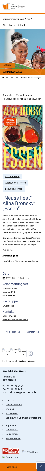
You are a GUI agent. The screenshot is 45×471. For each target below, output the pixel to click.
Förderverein (12, 413)
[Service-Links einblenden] (41, 467)
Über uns (10, 400)
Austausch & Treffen (15, 182)
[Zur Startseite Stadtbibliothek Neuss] (13, 6)
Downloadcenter (14, 404)
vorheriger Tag (13, 332)
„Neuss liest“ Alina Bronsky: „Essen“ (24, 98)
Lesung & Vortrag (13, 189)
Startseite (7, 95)
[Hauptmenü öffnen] (37, 6)
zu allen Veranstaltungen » (31, 77)
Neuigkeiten (12, 434)
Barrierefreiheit (13, 438)
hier (16, 255)
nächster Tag (32, 332)
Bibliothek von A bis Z (13, 25)
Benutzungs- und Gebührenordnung (23, 417)
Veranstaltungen (24, 95)
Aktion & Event (12, 176)
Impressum (11, 425)
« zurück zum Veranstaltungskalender (20, 261)
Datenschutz (12, 429)
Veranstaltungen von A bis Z (17, 19)
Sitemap (10, 409)
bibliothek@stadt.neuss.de (15, 319)
